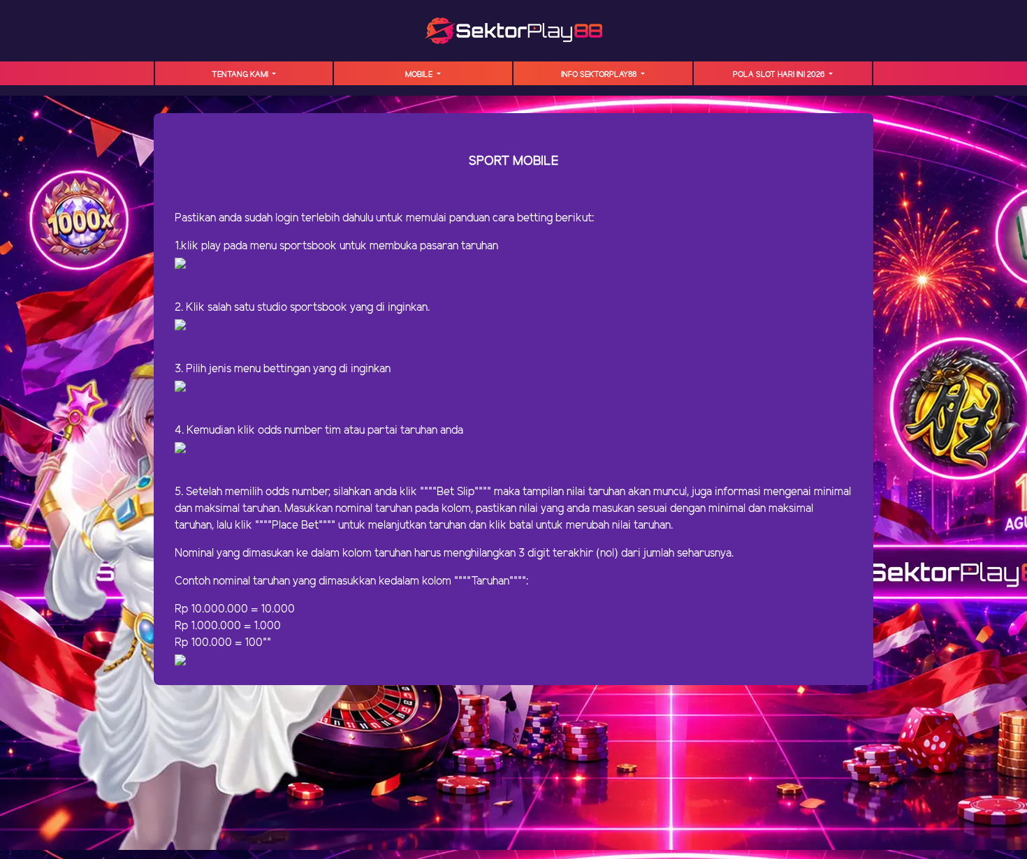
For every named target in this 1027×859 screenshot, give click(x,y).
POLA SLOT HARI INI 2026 (779, 75)
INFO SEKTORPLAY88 (600, 75)
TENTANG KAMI (241, 75)
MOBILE (420, 75)
